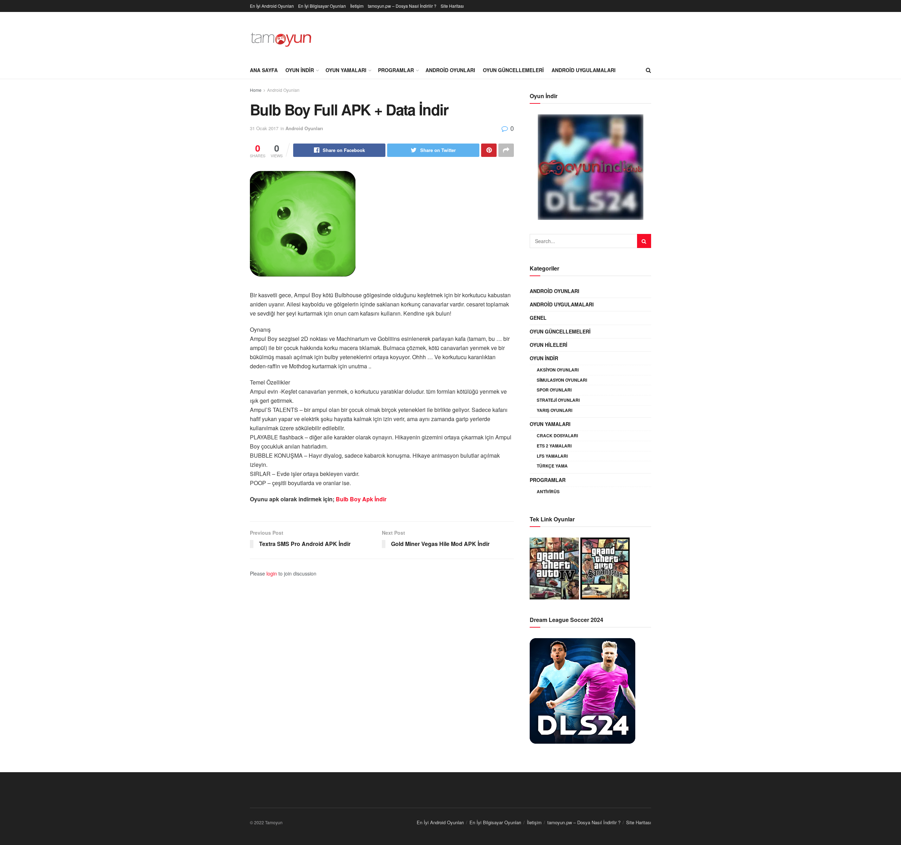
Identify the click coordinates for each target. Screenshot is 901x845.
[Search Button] (644, 241)
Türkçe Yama (552, 466)
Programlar (396, 70)
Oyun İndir (299, 70)
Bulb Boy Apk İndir (361, 499)
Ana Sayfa (264, 70)
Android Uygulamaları (584, 70)
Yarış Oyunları (554, 410)
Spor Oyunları (554, 390)
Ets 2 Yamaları (554, 446)
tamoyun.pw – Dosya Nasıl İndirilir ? (402, 6)
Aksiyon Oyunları (558, 370)
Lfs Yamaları (552, 456)
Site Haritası (452, 6)
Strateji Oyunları (558, 400)
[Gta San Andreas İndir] (605, 567)
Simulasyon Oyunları (562, 380)
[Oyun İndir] (590, 167)
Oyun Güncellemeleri (513, 70)
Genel (538, 317)
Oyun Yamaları (346, 70)
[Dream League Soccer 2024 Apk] (582, 689)
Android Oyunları (450, 70)
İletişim (357, 6)
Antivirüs (548, 491)
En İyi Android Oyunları (272, 6)
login (271, 573)
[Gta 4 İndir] (554, 567)
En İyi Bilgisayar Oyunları (322, 6)
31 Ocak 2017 (264, 128)
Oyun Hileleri (548, 344)
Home (256, 90)
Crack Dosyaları (557, 435)
